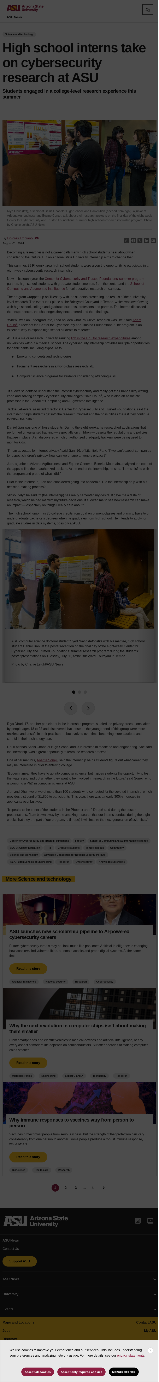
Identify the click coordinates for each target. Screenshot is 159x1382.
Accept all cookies (38, 1372)
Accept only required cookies (81, 1372)
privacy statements (130, 1355)
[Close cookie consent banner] (150, 1350)
